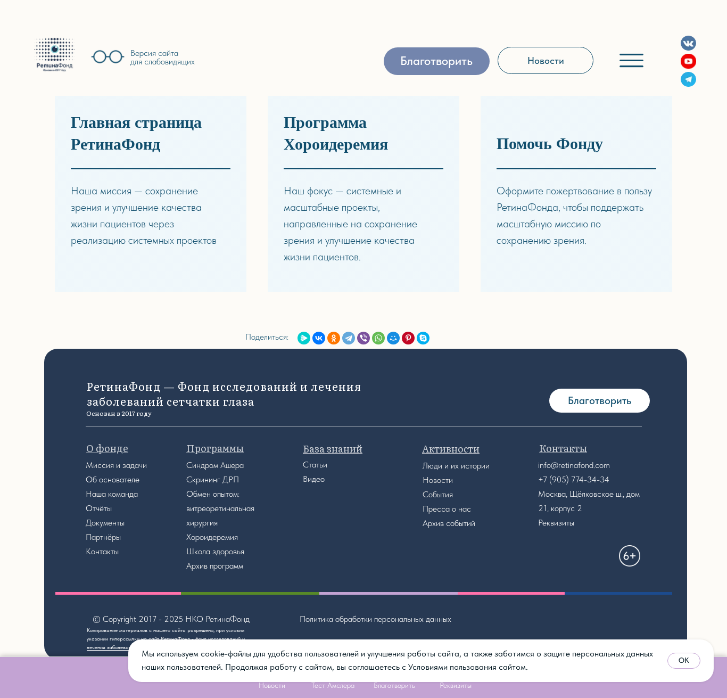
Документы (105, 523)
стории (477, 466)
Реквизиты (556, 523)
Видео (314, 479)
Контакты (102, 551)
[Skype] (423, 338)
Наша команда (112, 494)
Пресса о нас (447, 509)
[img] (54, 54)
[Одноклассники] (333, 338)
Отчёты (99, 508)
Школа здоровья (215, 551)
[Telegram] (348, 338)
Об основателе (112, 479)
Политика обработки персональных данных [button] (375, 619)
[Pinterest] (408, 338)
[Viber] (363, 338)
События (438, 494)
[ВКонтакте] (318, 338)
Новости (438, 480)
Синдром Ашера (215, 465)
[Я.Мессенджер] (304, 338)
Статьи (315, 464)
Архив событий (449, 523)
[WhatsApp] (378, 338)
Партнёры (103, 537)
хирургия (202, 523)
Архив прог (205, 566)
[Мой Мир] (393, 338)
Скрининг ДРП (212, 479)
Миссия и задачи (116, 465)
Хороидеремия (212, 537)
